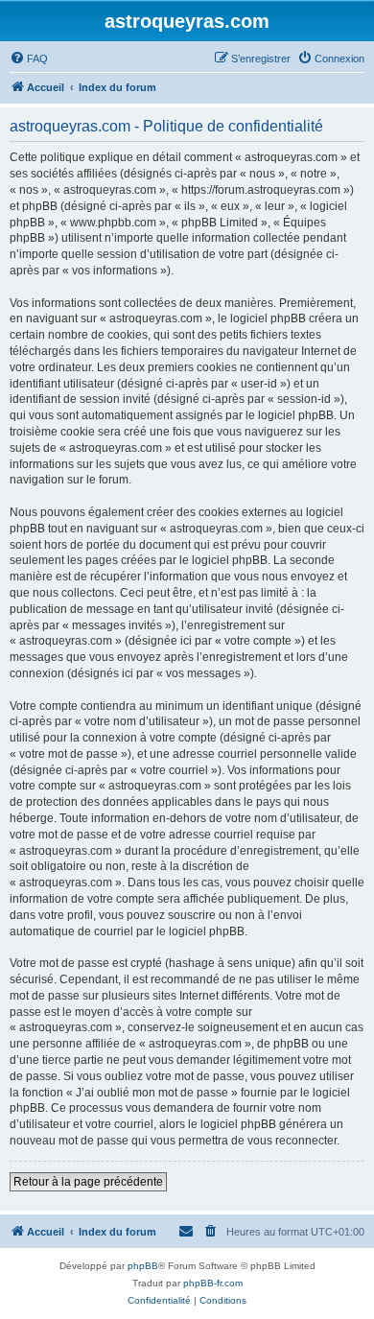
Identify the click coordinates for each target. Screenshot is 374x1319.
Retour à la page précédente (88, 1182)
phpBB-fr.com (213, 1283)
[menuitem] (29, 58)
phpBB (143, 1265)
